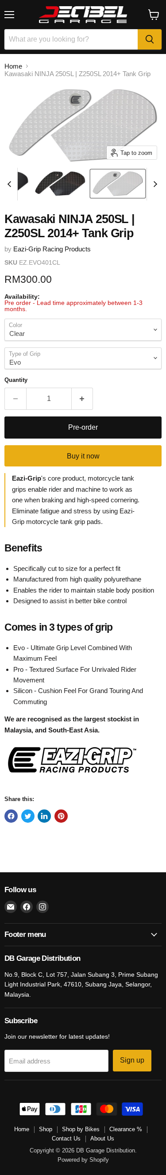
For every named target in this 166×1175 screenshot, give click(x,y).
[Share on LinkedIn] (44, 816)
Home (13, 66)
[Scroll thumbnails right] (154, 184)
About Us (102, 1138)
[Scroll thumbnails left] (11, 184)
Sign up (132, 1060)
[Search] (150, 39)
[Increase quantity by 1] (82, 399)
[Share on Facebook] (11, 816)
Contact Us (66, 1138)
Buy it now (83, 456)
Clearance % (125, 1129)
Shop (45, 1129)
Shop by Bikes (81, 1129)
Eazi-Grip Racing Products (52, 249)
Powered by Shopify (83, 1159)
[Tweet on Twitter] (28, 816)
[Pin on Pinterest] (61, 816)
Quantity (15, 380)
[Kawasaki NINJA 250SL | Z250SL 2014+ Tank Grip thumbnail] (60, 184)
